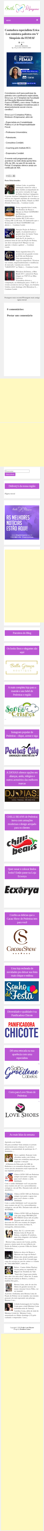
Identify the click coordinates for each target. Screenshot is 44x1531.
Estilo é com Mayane (27, 1327)
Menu (8, 20)
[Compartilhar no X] (12, 176)
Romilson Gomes (25, 1329)
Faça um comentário (22, 48)
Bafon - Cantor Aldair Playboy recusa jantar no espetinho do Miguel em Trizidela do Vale (25, 1269)
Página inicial (10, 494)
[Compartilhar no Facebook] (14, 176)
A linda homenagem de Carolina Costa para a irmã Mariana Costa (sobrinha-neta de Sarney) (26, 1306)
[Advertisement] (22, 400)
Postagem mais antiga (31, 298)
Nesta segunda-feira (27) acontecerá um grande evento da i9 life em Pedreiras (27, 254)
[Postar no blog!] (9, 176)
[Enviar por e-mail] (7, 176)
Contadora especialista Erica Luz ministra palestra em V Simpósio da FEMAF (22, 33)
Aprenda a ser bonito (13, 1142)
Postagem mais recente (13, 298)
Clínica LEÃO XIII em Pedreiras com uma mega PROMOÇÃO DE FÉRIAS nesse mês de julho (26, 1215)
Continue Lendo (28, 203)
